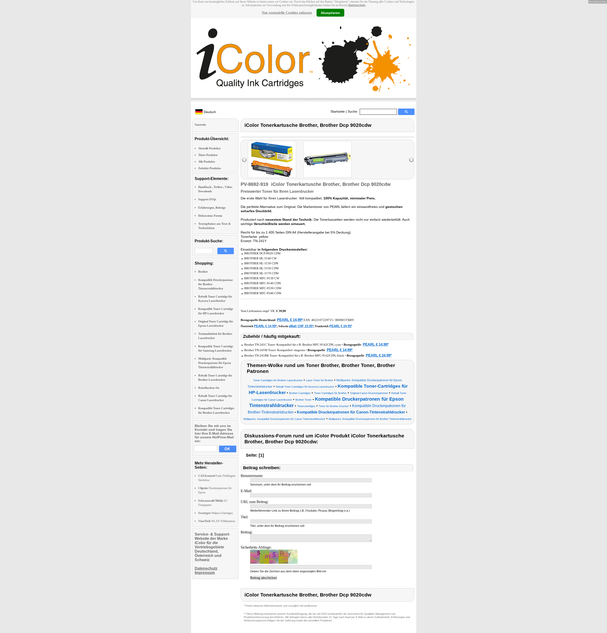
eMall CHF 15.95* (301, 326)
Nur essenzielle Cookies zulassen (287, 12)
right (411, 160)
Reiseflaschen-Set (208, 388)
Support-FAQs (207, 199)
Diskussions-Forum (210, 215)
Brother (203, 271)
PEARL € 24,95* (340, 326)
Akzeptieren (330, 12)
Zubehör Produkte (209, 168)
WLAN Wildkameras (216, 521)
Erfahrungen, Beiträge (211, 207)
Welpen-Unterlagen (215, 513)
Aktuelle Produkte (209, 148)
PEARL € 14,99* (290, 320)
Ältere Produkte (208, 155)
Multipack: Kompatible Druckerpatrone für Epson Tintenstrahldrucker (214, 363)
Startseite (338, 111)
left (244, 160)
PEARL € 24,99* (379, 355)
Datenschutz (356, 5)
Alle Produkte (206, 161)
